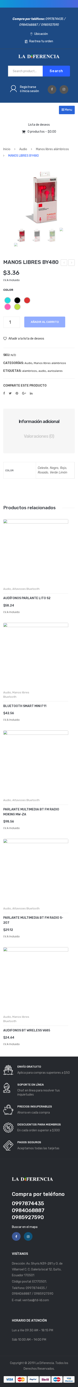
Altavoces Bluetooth (26, 588)
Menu (68, 110)
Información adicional (39, 421)
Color (8, 289)
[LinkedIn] (31, 393)
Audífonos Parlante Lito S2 (26, 598)
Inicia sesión (30, 91)
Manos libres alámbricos (52, 149)
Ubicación (41, 34)
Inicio (6, 149)
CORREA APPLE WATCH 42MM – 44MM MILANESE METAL (71, 263)
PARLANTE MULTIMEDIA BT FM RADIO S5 (64, 263)
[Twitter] (10, 393)
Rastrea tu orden (41, 41)
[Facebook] (52, 89)
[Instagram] (64, 89)
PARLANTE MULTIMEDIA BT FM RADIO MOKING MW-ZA (31, 812)
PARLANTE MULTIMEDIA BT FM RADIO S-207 (33, 920)
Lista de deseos (39, 125)
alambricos (29, 370)
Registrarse (28, 87)
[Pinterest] (17, 393)
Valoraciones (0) (39, 436)
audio (42, 370)
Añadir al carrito (45, 322)
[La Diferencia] (39, 56)
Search (56, 71)
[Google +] (24, 393)
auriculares (55, 370)
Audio (23, 149)
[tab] (39, 421)
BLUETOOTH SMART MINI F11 (24, 706)
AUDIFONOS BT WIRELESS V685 (26, 1030)
